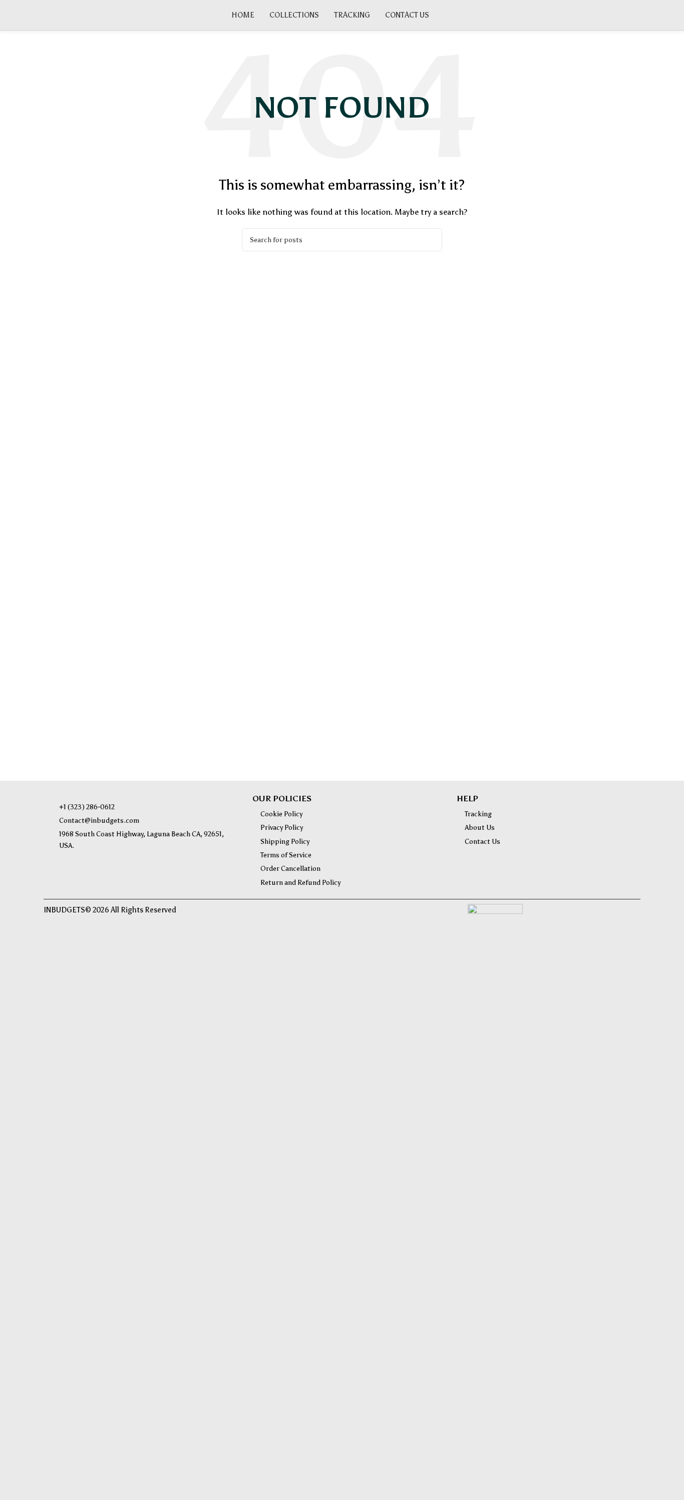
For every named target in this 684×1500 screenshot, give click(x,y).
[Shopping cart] (636, 15)
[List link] (140, 807)
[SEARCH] (430, 239)
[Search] (619, 15)
